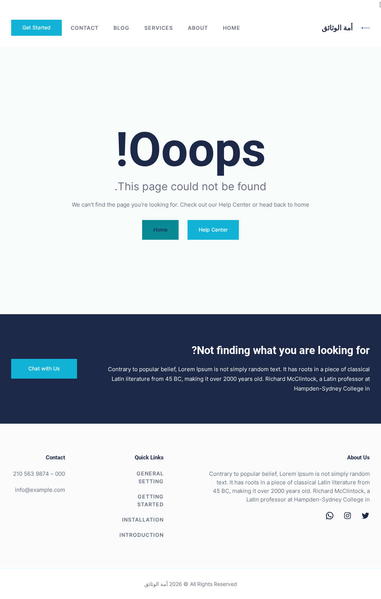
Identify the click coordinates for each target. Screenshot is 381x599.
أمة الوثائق (337, 27)
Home (231, 28)
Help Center (213, 229)
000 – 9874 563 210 (39, 473)
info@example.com (40, 489)
